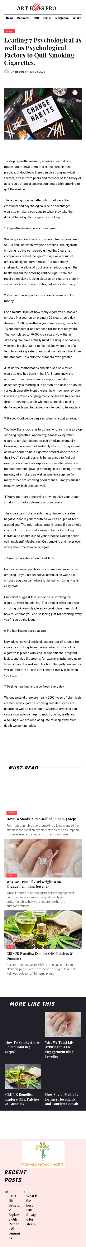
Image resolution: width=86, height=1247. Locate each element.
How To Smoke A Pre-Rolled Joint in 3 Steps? (42, 819)
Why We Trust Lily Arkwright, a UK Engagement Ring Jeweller (33, 884)
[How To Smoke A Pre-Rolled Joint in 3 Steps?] (43, 795)
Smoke (9, 31)
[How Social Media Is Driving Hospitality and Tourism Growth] (63, 1076)
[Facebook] (39, 1203)
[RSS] (46, 1210)
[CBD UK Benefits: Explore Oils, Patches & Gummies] (43, 929)
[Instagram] (52, 1203)
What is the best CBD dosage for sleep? (32, 1210)
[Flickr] (45, 1203)
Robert (19, 71)
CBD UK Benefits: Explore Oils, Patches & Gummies (22, 1099)
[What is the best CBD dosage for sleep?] (24, 1192)
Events (12, 875)
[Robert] (7, 71)
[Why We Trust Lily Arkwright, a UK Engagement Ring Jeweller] (43, 858)
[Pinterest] (40, 1210)
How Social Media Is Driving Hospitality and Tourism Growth (61, 1099)
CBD (10, 947)
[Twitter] (53, 1210)
